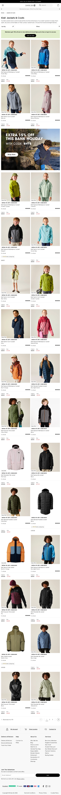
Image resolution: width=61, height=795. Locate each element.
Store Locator (33, 729)
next (59, 9)
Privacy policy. (20, 778)
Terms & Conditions (29, 793)
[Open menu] (3, 5)
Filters (38, 26)
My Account (14, 729)
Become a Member (51, 740)
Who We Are (34, 740)
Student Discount (50, 747)
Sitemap (32, 761)
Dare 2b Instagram (46, 786)
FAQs (17, 742)
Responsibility (34, 751)
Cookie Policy (55, 793)
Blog (31, 742)
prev (1, 9)
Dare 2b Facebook (43, 786)
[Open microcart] (58, 5)
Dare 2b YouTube (49, 786)
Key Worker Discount (51, 749)
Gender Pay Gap (35, 749)
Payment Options (50, 751)
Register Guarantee (51, 742)
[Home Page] (30, 5)
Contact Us (52, 729)
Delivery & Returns (6, 740)
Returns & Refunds (6, 743)
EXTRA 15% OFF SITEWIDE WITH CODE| (30, 1)
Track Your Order (6, 745)
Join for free (30, 35)
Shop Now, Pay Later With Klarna (30, 9)
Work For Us (33, 747)
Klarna (47, 753)
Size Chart (48, 744)
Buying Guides (49, 755)
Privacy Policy (43, 793)
